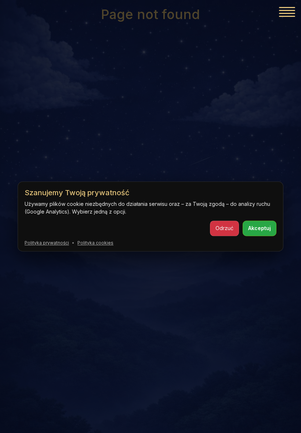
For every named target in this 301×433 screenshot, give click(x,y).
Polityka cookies (95, 242)
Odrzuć (224, 228)
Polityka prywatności (47, 242)
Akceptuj (259, 228)
